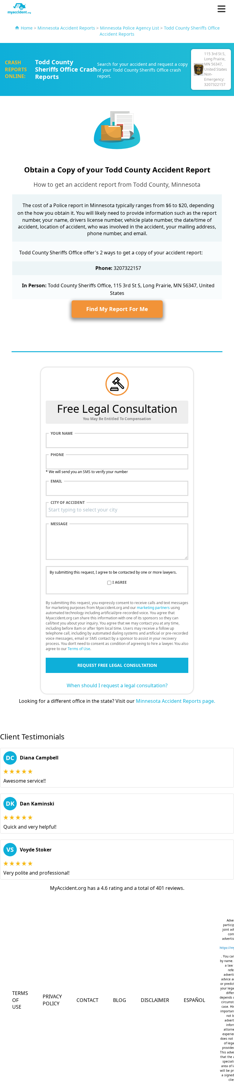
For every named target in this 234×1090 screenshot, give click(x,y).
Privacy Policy (52, 1000)
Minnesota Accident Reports (66, 28)
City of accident (68, 502)
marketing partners (153, 607)
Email (56, 481)
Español (194, 1000)
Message (59, 524)
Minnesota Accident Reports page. (175, 701)
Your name (62, 433)
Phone (57, 455)
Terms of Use (79, 648)
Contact (87, 1000)
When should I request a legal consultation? (117, 685)
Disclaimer (155, 1000)
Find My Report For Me (117, 309)
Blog (119, 1000)
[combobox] (117, 509)
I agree (119, 582)
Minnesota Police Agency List (129, 28)
